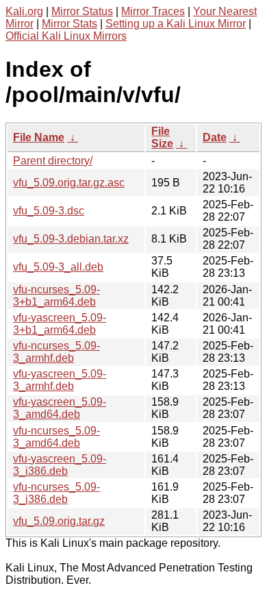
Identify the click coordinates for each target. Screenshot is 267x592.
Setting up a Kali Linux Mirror (175, 23)
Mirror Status (82, 11)
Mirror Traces (153, 11)
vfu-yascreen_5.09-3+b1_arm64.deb (59, 324)
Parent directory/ (52, 160)
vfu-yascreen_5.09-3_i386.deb (59, 465)
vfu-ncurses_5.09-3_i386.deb (56, 493)
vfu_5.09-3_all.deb (58, 267)
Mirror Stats (69, 23)
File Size (162, 137)
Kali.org (24, 11)
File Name (38, 137)
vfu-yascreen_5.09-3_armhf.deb (59, 380)
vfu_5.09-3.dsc (48, 211)
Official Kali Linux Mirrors (66, 36)
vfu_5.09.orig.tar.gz (59, 521)
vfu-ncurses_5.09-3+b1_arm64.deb (56, 296)
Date (215, 137)
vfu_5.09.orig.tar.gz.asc (69, 182)
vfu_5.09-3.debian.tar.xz (71, 239)
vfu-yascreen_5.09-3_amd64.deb (59, 408)
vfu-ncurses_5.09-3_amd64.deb (56, 437)
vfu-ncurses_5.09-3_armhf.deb (56, 352)
